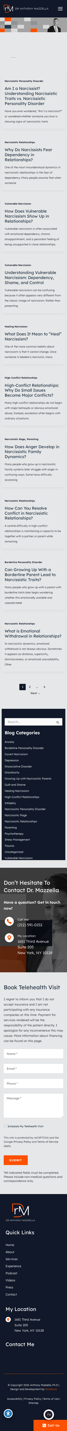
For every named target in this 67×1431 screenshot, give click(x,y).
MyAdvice (51, 1389)
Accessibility (14, 1398)
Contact (11, 1294)
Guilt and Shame (15, 784)
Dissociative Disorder (18, 766)
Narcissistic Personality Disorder (24, 80)
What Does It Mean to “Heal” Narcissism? (33, 336)
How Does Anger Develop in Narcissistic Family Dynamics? (32, 451)
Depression (12, 760)
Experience (13, 1266)
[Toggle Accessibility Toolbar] (8, 1413)
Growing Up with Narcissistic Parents (28, 778)
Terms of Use (51, 1398)
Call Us (54, 1425)
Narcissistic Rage (15, 439)
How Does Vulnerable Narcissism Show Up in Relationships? (27, 216)
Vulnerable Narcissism (18, 203)
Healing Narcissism (16, 326)
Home (10, 1245)
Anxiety (9, 742)
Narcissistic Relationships (20, 142)
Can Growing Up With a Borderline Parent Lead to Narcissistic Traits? (30, 574)
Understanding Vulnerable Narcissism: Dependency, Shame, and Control (30, 277)
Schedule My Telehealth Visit (25, 1126)
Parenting (32, 439)
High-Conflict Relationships (21, 377)
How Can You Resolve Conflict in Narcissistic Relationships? (26, 513)
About (10, 1252)
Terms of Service (47, 1141)
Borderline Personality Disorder (23, 562)
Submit (15, 1160)
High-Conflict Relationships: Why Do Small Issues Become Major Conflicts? (32, 390)
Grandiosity (12, 772)
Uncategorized (14, 852)
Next (36, 693)
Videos (10, 1280)
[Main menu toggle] (60, 9)
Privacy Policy (22, 1141)
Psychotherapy (14, 833)
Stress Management (17, 839)
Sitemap (33, 1402)
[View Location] (10, 1319)
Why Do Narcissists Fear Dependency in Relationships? (28, 154)
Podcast (11, 1273)
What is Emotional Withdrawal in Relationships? (33, 633)
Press (9, 1287)
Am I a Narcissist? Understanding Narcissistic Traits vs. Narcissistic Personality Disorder (31, 96)
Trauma (9, 845)
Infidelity (10, 803)
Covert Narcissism (16, 754)
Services (12, 1259)
